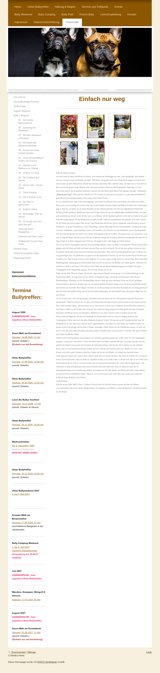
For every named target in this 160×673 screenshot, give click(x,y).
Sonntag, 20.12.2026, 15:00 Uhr (28, 473)
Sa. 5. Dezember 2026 (23, 445)
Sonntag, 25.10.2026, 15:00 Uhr (28, 383)
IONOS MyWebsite (47, 662)
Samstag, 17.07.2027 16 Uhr (26, 599)
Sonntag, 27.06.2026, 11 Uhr (26, 522)
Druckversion (18, 652)
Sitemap (31, 652)
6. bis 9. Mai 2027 (21, 494)
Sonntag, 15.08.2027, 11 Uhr (26, 632)
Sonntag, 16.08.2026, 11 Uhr (26, 337)
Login (149, 652)
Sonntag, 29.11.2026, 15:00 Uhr (28, 424)
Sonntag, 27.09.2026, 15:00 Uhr (28, 362)
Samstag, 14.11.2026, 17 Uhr (26, 403)
